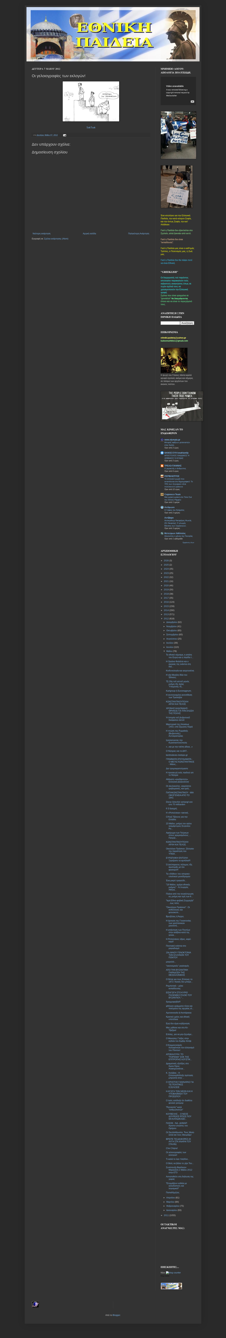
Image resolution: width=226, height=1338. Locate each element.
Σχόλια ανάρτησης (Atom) (56, 238)
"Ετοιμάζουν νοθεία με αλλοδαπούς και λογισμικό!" (176, 1186)
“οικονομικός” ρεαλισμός (177, 966)
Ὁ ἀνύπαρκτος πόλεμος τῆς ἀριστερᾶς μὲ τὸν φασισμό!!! (179, 867)
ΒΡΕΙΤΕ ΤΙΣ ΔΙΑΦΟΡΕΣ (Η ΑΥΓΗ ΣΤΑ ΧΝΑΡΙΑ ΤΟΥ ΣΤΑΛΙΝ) (178, 1141)
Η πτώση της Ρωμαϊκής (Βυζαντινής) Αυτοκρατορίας (177, 733)
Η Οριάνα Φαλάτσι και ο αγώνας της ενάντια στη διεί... (178, 664)
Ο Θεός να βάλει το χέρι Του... (180, 1163)
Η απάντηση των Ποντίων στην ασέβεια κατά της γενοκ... (178, 932)
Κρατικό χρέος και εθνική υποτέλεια (177, 1018)
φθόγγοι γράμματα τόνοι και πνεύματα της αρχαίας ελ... (180, 1007)
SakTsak (91, 127)
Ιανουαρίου (172, 1210)
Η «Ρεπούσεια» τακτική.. (177, 813)
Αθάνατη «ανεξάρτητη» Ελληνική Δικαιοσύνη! (177, 780)
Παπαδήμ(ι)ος (172, 1192)
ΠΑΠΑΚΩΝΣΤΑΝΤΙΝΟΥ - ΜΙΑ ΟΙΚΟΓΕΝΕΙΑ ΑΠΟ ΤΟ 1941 (180, 795)
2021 (166, 581)
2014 (166, 610)
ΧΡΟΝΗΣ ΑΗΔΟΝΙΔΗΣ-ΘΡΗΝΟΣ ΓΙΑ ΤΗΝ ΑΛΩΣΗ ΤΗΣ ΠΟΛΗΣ (180, 711)
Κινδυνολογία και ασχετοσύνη (180, 670)
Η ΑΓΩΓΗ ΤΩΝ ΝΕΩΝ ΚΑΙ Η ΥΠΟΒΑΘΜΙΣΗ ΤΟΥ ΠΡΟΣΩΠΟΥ (179, 1094)
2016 (166, 602)
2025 (166, 565)
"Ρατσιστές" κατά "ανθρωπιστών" (174, 1108)
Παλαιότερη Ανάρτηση (138, 233)
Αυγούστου (172, 639)
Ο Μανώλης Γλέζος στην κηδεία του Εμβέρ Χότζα (178, 1039)
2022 (166, 577)
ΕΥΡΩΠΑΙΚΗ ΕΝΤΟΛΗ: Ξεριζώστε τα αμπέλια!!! (178, 859)
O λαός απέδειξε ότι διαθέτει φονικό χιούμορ (179, 1101)
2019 (166, 589)
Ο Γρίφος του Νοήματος (174, 510)
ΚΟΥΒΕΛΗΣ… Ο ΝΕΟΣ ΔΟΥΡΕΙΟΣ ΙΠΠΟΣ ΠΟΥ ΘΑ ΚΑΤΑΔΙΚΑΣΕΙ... (178, 1116)
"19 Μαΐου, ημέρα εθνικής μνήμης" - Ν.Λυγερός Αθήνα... (178, 887)
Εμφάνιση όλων (188, 542)
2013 (166, 614)
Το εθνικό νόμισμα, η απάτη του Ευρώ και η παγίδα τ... (179, 656)
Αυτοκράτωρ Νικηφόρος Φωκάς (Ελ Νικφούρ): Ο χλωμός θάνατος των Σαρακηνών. (177, 523)
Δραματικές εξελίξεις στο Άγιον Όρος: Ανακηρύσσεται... (177, 1066)
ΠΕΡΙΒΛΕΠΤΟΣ (171, 476)
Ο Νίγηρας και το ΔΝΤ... (177, 751)
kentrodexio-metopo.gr (177, 755)
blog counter (165, 1276)
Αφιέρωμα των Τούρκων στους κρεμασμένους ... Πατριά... (178, 835)
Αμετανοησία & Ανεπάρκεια (178, 1013)
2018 (166, 594)
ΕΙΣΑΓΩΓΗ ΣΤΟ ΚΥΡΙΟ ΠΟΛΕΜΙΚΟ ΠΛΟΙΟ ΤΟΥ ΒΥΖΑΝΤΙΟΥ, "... (179, 995)
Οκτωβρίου (171, 630)
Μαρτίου (170, 1202)
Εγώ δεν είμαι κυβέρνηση (178, 1023)
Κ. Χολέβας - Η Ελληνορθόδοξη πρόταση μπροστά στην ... (179, 1075)
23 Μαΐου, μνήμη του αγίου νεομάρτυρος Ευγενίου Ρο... (179, 826)
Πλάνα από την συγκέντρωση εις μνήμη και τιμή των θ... (180, 895)
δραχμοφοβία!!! (173, 1002)
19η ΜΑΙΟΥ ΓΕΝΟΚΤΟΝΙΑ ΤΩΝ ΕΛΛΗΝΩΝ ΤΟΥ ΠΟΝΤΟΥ (178, 955)
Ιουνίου (170, 647)
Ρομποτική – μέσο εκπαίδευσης (174, 987)
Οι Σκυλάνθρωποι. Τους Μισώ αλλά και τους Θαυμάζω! (180, 1133)
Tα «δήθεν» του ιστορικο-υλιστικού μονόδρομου (178, 875)
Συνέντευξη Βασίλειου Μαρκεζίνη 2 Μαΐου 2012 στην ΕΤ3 (179, 1170)
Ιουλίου (170, 643)
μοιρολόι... (171, 962)
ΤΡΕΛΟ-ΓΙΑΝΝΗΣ (173, 466)
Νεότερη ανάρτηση (41, 233)
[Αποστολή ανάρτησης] (64, 135)
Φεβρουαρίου (173, 1206)
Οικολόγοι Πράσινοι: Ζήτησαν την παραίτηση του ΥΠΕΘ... (180, 851)
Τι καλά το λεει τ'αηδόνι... (177, 1159)
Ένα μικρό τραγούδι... (176, 880)
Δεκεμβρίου (172, 622)
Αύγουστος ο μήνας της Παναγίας (178, 536)
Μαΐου (169, 651)
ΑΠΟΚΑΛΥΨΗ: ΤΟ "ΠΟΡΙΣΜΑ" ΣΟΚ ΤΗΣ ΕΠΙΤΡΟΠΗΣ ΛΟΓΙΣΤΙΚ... (179, 1057)
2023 (166, 573)
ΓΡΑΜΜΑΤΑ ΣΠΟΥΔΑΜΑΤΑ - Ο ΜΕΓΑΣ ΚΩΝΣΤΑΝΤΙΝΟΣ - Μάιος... (180, 762)
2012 (166, 618)
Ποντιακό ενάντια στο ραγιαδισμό (176, 947)
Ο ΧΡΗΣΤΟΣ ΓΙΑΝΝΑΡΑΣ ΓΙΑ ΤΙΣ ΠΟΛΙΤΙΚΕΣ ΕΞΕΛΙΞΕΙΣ (180, 1084)
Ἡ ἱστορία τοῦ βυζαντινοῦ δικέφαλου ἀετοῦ (178, 718)
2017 (166, 598)
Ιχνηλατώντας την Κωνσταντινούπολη (176, 741)
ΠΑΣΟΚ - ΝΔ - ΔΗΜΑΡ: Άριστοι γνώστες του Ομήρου (177, 1126)
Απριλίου (171, 1197)
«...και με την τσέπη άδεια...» (179, 747)
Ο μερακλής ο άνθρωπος (175, 468)
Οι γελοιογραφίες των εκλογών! (176, 1153)
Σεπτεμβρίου (172, 634)
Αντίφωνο (169, 507)
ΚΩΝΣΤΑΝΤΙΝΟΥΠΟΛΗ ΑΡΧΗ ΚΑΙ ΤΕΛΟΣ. (177, 702)
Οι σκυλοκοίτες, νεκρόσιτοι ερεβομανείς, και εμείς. (178, 787)
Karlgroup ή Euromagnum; (178, 691)
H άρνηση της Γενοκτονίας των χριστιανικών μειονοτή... (178, 923)
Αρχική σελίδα (89, 233)
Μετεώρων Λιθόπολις (175, 533)
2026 (166, 560)
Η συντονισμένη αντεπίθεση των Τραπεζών (179, 696)
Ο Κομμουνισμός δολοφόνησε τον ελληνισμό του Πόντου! (180, 1048)
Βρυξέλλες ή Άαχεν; (175, 916)
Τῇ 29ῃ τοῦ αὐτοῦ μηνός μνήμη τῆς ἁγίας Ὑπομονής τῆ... (177, 684)
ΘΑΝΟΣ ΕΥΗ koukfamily (176, 453)
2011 (166, 1215)
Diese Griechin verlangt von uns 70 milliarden (179, 803)
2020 (166, 585)
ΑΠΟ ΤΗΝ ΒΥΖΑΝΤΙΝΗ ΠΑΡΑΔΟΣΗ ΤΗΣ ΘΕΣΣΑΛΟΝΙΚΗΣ (177, 972)
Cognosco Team (172, 494)
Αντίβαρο (169, 518)
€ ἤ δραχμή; (171, 808)
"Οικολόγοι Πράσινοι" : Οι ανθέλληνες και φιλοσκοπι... (178, 910)
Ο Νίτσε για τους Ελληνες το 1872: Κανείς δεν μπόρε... (179, 980)
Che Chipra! (172, 1148)
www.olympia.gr (172, 440)
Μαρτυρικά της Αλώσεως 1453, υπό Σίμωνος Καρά (179, 725)
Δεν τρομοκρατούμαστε (177, 768)
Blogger (116, 1315)
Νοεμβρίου (171, 626)
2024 (166, 569)
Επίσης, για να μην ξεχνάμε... (179, 1034)
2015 (166, 606)
